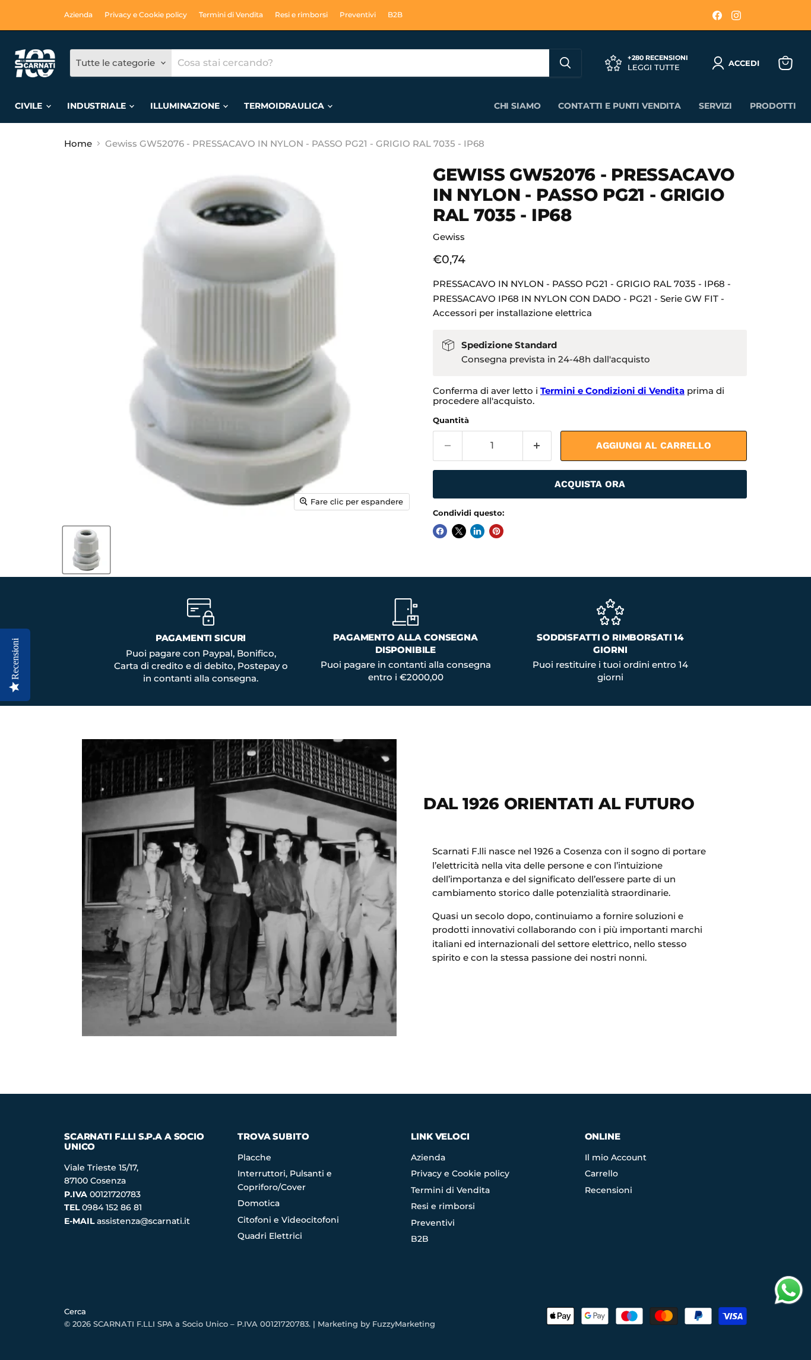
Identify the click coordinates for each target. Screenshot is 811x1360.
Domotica (258, 1203)
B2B (395, 15)
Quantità (451, 420)
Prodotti (773, 105)
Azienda (78, 15)
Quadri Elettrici (269, 1235)
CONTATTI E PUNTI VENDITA (619, 105)
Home (78, 143)
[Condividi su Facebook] (440, 531)
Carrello (601, 1173)
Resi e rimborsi (301, 15)
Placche (254, 1157)
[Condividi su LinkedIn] (477, 531)
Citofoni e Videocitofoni (288, 1219)
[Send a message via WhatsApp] (788, 1290)
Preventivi (358, 15)
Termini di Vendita (231, 15)
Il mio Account (616, 1157)
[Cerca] (565, 63)
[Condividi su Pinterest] (496, 531)
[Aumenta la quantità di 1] (537, 445)
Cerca (75, 1311)
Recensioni (608, 1190)
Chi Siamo (517, 105)
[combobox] (360, 63)
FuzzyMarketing (403, 1324)
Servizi (715, 105)
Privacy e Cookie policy (145, 15)
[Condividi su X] (459, 531)
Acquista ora (590, 484)
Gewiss (449, 236)
